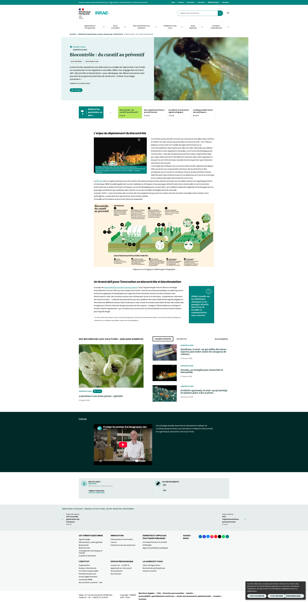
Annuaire (191, 2)
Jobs (173, 2)
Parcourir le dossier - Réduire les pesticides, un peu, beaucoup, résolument (98, 509)
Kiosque (225, 2)
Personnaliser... (294, 596)
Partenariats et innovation (122, 539)
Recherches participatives (154, 568)
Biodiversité (84, 545)
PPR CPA (99, 181)
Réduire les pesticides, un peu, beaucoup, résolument (101, 34)
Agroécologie (80, 50)
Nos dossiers (116, 574)
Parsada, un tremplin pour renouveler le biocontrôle (202, 371)
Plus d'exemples (221, 339)
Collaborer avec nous (170, 27)
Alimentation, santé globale (90, 542)
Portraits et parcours (87, 574)
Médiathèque (213, 2)
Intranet (201, 2)
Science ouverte (149, 571)
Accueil (73, 34)
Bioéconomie (84, 548)
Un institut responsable (88, 571)
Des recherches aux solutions (141, 27)
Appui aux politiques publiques (155, 548)
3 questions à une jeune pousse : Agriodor (101, 396)
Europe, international (87, 568)
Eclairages (147, 545)
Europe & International (216, 27)
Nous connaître (115, 27)
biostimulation (92, 61)
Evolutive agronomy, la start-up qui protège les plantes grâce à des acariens (204, 391)
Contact (142, 599)
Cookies (217, 596)
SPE (164, 490)
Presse (181, 2)
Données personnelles (173, 593)
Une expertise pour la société (155, 542)
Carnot (114, 542)
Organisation (84, 565)
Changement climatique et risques (90, 552)
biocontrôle (76, 61)
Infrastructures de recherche (123, 545)
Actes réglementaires (88, 576)
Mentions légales (147, 593)
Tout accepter (257, 596)
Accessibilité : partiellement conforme (156, 596)
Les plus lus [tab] (182, 338)
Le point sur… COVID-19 (120, 565)
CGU (159, 593)
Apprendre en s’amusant (121, 568)
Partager (77, 90)
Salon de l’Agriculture (151, 565)
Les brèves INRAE (85, 579)
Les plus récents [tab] (163, 338)
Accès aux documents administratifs (194, 596)
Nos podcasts (116, 571)
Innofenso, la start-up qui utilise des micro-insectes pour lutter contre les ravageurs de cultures (204, 351)
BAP (164, 485)
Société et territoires (87, 556)
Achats (189, 593)
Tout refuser (276, 596)
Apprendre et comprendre (89, 27)
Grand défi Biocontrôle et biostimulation (121, 287)
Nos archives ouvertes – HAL (90, 582)
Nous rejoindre (193, 27)
